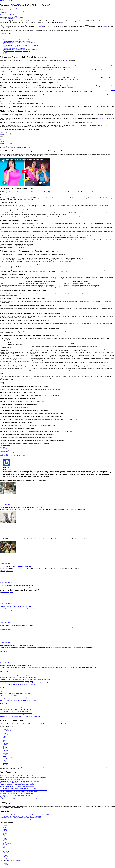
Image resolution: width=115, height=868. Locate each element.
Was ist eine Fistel (5, 537)
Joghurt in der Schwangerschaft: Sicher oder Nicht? (16, 625)
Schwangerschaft (6, 445)
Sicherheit (64, 60)
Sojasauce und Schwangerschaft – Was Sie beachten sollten (17, 39)
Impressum (6, 864)
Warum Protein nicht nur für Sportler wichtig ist (11, 779)
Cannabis (5, 753)
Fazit (6, 52)
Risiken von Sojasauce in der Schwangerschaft (14, 44)
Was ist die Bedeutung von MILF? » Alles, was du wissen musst (16, 713)
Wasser (86, 25)
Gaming (5, 736)
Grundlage (23, 366)
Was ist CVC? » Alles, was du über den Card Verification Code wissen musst (19, 700)
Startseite (5, 863)
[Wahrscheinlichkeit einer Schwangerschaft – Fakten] (7, 631)
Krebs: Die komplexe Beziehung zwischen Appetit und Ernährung (21, 507)
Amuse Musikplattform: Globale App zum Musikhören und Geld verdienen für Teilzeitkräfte (23, 777)
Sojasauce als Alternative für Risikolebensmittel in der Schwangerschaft (20, 42)
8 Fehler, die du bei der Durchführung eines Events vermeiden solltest (17, 786)
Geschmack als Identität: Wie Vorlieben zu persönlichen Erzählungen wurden (19, 783)
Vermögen (5, 763)
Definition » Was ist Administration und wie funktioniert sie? (15, 711)
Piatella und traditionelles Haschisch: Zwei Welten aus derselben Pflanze (18, 776)
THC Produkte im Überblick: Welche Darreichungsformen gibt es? (16, 681)
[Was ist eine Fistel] (8, 522)
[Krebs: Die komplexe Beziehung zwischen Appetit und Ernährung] (8, 493)
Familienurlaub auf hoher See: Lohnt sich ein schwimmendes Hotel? (17, 793)
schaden (113, 90)
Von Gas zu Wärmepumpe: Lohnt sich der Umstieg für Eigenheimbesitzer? (18, 784)
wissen (60, 22)
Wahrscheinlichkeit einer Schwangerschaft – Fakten (16, 645)
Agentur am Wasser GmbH (13, 860)
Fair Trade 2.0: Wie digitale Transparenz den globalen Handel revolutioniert (18, 788)
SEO (4, 760)
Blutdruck (94, 125)
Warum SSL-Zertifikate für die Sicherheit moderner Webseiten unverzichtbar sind (20, 781)
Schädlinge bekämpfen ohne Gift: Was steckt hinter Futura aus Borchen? (18, 677)
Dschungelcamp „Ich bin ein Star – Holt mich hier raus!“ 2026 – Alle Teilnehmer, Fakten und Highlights (26, 814)
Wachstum (101, 118)
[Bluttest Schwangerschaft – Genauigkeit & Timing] (6, 592)
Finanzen (5, 742)
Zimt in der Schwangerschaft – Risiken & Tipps (10, 14)
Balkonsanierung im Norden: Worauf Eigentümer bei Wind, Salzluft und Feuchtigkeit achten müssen (25, 679)
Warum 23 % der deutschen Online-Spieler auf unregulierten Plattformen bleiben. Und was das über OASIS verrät (28, 682)
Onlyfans (5, 751)
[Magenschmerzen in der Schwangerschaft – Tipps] (7, 651)
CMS (4, 761)
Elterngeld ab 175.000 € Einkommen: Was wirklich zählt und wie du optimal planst (20, 716)
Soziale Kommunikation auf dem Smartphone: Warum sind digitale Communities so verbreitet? (23, 819)
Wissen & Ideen (7, 730)
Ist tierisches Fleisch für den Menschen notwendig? (16, 566)
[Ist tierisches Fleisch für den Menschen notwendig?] (8, 552)
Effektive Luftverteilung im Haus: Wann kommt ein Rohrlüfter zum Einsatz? (19, 791)
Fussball (5, 733)
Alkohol (105, 26)
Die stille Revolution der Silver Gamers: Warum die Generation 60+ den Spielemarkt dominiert (23, 790)
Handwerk (5, 743)
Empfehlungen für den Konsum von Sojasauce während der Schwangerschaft (21, 45)
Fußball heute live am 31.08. (7, 691)
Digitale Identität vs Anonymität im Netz (10, 797)
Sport (4, 746)
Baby (61, 67)
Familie (5, 739)
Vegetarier (40, 26)
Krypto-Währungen (47, 767)
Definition (5, 835)
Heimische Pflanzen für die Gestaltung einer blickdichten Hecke (16, 795)
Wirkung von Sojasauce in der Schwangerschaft (14, 48)
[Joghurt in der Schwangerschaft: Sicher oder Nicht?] (6, 610)
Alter (4, 732)
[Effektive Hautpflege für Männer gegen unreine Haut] (6, 571)
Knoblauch (62, 212)
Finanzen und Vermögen (102, 767)
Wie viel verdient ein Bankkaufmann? (9, 695)
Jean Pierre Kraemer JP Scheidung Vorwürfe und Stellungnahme (16, 675)
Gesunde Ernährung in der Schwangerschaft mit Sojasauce (17, 41)
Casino (5, 754)
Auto (4, 737)
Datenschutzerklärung (8, 866)
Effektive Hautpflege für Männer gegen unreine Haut (17, 585)
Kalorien (2, 134)
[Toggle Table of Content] (1, 37)
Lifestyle (5, 744)
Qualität (85, 239)
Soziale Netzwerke (7, 757)
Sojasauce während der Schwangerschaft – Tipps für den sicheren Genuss (20, 49)
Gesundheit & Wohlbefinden (6, 504)
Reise (4, 740)
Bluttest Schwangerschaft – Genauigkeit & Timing (16, 606)
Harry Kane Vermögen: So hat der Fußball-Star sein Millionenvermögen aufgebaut (20, 817)
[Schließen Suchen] (23, 11)
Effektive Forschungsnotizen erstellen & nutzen (11, 707)
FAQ (6, 53)
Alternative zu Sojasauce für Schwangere (13, 46)
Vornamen (5, 848)
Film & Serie (6, 735)
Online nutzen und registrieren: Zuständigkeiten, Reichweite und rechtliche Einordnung (21, 816)
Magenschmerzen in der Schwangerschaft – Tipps (16, 665)
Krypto (5, 747)
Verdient (5, 764)
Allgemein (5, 729)
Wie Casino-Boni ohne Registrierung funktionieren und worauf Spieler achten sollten (21, 798)
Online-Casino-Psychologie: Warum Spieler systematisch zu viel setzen (17, 684)
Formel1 (5, 758)
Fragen (8, 147)
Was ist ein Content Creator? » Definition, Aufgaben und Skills (15, 709)
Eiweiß (59, 77)
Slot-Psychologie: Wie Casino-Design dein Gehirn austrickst (15, 693)
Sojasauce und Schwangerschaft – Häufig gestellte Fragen (17, 51)
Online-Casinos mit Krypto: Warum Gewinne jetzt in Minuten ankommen (18, 698)
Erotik (4, 756)
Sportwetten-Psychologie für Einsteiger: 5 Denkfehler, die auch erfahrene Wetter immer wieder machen (25, 697)
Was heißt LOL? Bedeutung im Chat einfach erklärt (13, 714)
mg (11, 143)
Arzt (79, 69)
